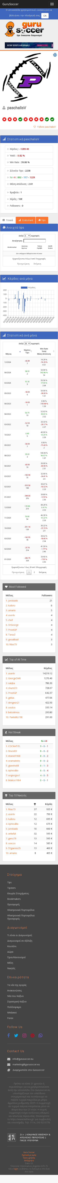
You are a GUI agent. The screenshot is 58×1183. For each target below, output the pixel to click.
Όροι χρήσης (29, 1157)
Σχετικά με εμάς (29, 1155)
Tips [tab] (43, 220)
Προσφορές (13, 904)
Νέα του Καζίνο (15, 996)
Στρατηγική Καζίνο (17, 1001)
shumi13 (12, 688)
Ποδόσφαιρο (14, 1007)
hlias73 (13, 644)
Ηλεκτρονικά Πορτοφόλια (20, 909)
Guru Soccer (29, 1152)
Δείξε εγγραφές (29, 235)
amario (12, 610)
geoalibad (13, 639)
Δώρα (10, 951)
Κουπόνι (11, 946)
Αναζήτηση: (17, 240)
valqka (11, 683)
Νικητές (11, 968)
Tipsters (11, 887)
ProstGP (12, 629)
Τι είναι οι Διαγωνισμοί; (19, 935)
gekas (11, 697)
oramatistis (14, 760)
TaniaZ (11, 634)
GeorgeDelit (14, 678)
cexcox (11, 843)
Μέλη (10, 962)
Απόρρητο (29, 1160)
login (16, 1168)
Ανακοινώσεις (14, 990)
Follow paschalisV (46, 126)
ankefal (12, 833)
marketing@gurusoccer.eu (26, 1064)
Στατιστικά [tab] (27, 220)
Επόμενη (37, 263)
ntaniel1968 (14, 755)
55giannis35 (14, 848)
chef (10, 620)
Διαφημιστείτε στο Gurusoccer (28, 1069)
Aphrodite (13, 770)
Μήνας (9, 354)
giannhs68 (13, 765)
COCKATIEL (14, 746)
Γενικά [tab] (9, 220)
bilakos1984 (14, 780)
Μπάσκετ (12, 1012)
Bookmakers (14, 898)
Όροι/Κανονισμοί (16, 957)
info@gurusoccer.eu (23, 1058)
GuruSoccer (10, 4)
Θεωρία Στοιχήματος (18, 893)
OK (45, 15)
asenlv (11, 615)
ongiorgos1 (14, 775)
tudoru (11, 605)
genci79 (12, 838)
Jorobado (13, 600)
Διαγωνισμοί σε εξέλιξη (19, 940)
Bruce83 (12, 751)
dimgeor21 (13, 702)
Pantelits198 (16, 717)
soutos (11, 707)
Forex (10, 1018)
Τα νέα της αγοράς (16, 985)
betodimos (13, 712)
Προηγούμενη (23, 263)
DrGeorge (13, 624)
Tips (9, 882)
